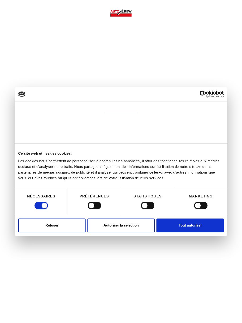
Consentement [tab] (121, 107)
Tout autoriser (190, 225)
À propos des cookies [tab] (121, 137)
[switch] (94, 205)
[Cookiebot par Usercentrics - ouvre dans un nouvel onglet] (203, 94)
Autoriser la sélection (121, 225)
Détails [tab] (121, 122)
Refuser (51, 225)
